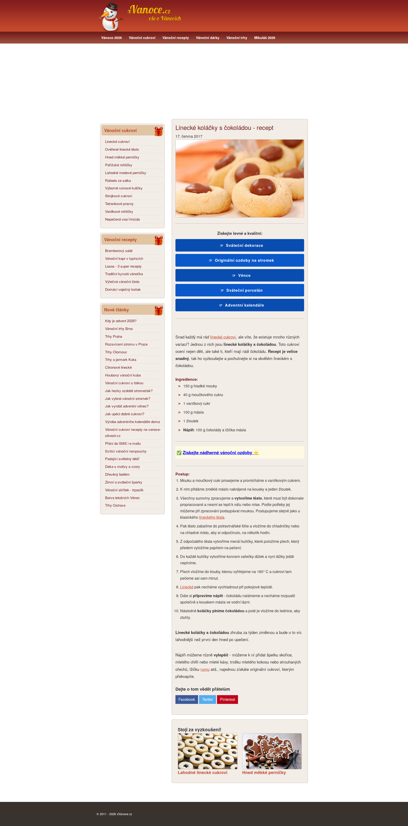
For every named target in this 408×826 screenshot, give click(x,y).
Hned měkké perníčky (122, 156)
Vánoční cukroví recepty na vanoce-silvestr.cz (133, 432)
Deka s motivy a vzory (122, 466)
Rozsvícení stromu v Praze (126, 344)
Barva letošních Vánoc (122, 497)
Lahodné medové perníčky (125, 172)
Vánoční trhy (236, 37)
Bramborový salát (118, 250)
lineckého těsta (211, 517)
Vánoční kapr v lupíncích (124, 258)
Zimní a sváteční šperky (123, 481)
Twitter (207, 699)
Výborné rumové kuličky (124, 187)
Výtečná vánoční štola (122, 281)
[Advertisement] (204, 81)
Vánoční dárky (207, 37)
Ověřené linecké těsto (122, 149)
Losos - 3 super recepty (123, 266)
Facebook (186, 699)
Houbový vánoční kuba (123, 374)
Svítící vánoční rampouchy (126, 451)
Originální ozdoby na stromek (244, 260)
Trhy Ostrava (115, 505)
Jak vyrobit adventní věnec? (127, 405)
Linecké (186, 587)
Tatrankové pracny (119, 203)
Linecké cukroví (117, 141)
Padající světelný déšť (122, 458)
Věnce (244, 275)
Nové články (116, 309)
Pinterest (227, 699)
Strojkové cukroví (118, 195)
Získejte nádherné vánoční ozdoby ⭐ (221, 452)
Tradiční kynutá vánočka (124, 273)
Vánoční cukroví (142, 37)
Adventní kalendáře (244, 305)
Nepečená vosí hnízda (122, 219)
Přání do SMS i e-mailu (123, 443)
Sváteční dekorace (244, 245)
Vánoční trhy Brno (119, 328)
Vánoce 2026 (111, 37)
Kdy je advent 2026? (120, 320)
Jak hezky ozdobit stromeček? (129, 390)
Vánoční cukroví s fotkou (124, 382)
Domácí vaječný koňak (123, 289)
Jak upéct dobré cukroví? (124, 413)
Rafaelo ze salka (118, 180)
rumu (204, 669)
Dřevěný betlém (117, 474)
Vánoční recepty (175, 37)
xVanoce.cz (124, 814)
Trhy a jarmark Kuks (120, 359)
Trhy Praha (113, 336)
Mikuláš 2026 (264, 37)
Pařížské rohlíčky (118, 164)
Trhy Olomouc (116, 351)
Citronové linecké (118, 367)
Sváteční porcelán (244, 290)
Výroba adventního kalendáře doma (132, 421)
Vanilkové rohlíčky (119, 211)
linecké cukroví (223, 337)
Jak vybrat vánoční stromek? (127, 398)
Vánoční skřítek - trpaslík (124, 489)
